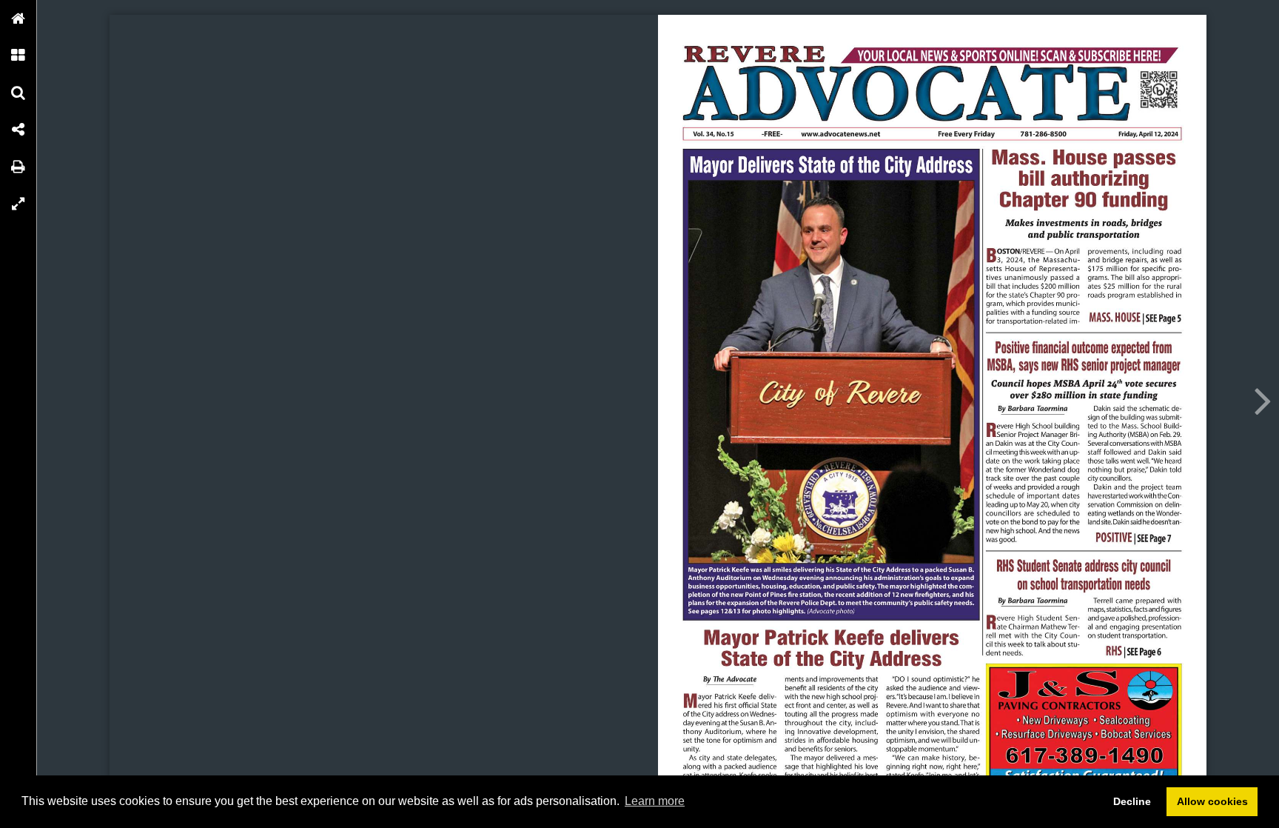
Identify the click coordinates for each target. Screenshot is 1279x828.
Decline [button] (1132, 801)
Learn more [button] (655, 801)
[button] (18, 18)
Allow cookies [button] (1212, 801)
